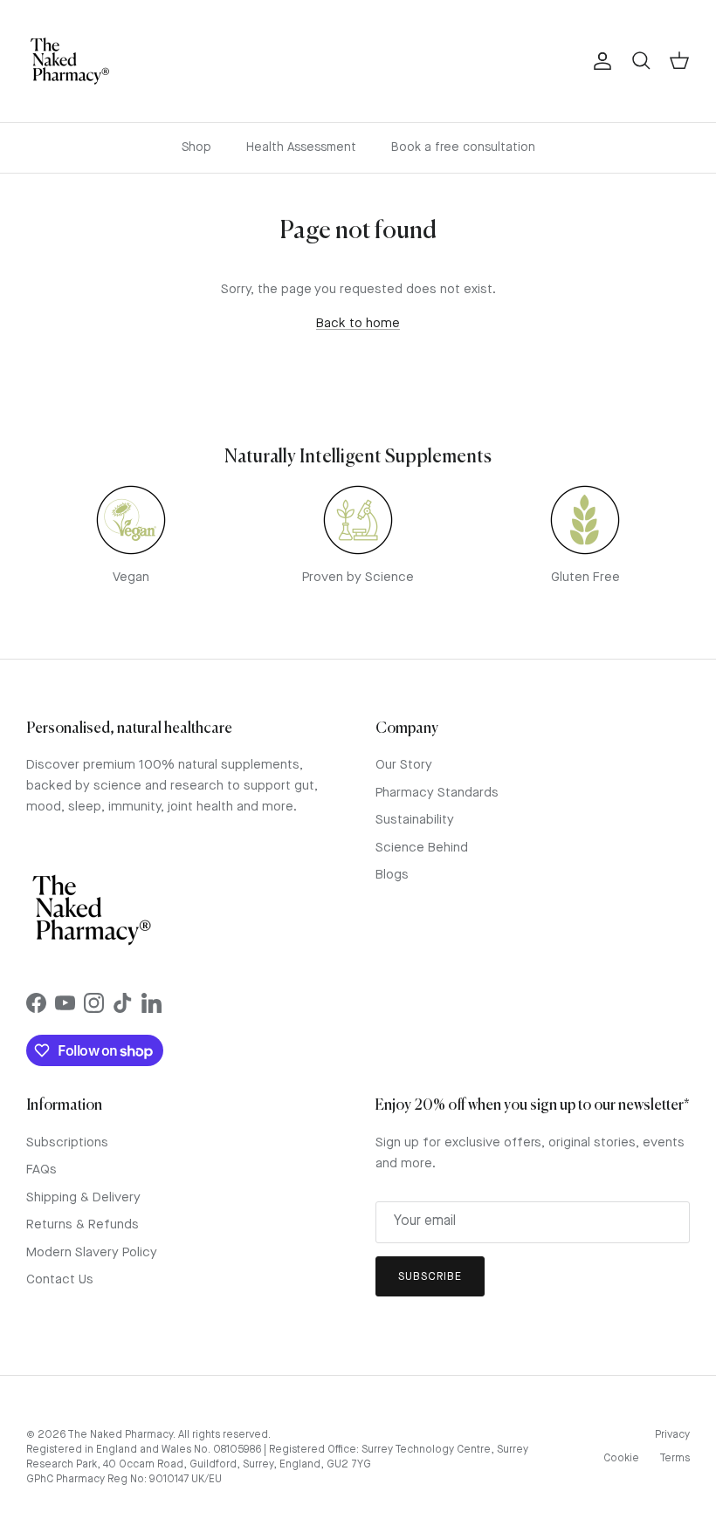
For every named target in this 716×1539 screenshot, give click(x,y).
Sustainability (414, 820)
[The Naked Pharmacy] (70, 61)
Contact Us (59, 1280)
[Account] (599, 61)
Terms (674, 1459)
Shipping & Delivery (83, 1198)
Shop (196, 147)
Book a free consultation (463, 147)
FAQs (41, 1170)
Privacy (672, 1435)
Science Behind (421, 848)
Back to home (358, 324)
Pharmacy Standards (437, 793)
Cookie (621, 1459)
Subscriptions (67, 1143)
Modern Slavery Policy (91, 1253)
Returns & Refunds (82, 1225)
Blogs (392, 875)
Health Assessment (301, 147)
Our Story (403, 765)
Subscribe (430, 1276)
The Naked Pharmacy (120, 1435)
